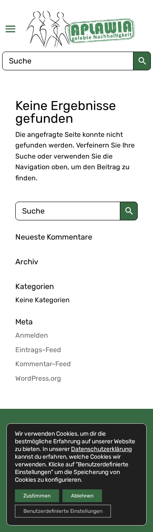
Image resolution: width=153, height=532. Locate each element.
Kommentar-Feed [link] (43, 364)
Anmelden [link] (31, 335)
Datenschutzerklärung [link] (101, 449)
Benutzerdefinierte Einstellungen (62, 511)
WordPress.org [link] (38, 378)
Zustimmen (37, 496)
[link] (80, 29)
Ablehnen (82, 496)
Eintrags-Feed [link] (38, 350)
